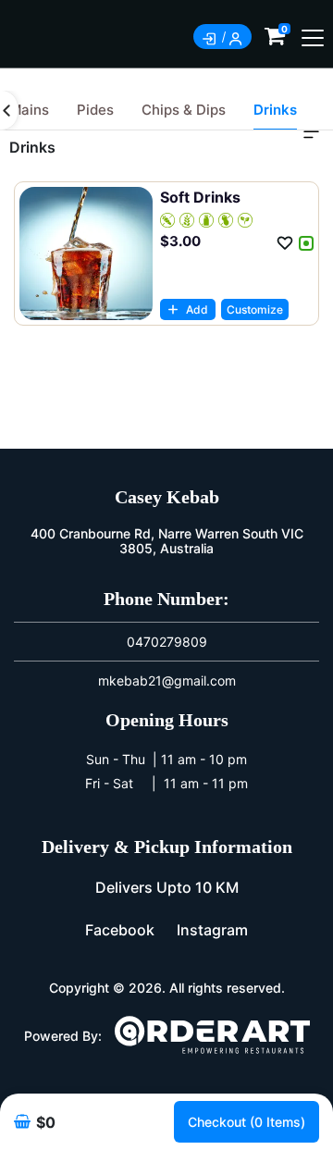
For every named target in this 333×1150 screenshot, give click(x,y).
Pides (95, 109)
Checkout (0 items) (246, 1122)
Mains (29, 109)
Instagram (212, 930)
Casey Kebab (167, 497)
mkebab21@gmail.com (167, 680)
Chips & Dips (184, 109)
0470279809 (167, 641)
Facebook (119, 930)
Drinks (275, 109)
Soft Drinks (200, 197)
